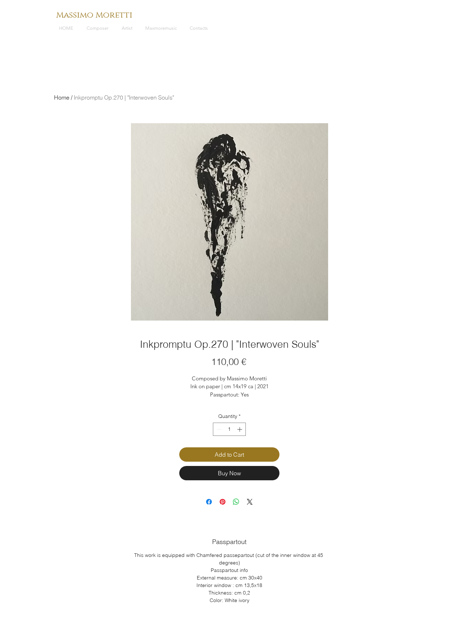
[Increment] (240, 429)
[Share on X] (249, 501)
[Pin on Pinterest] (222, 501)
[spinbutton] (229, 429)
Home (61, 97)
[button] (98, 28)
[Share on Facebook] (209, 501)
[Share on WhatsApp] (236, 501)
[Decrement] (218, 429)
